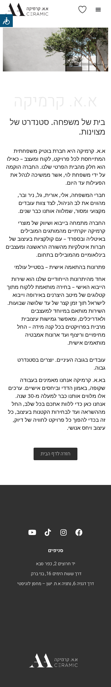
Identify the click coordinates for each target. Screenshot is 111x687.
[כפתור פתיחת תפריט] (98, 9)
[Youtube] (32, 532)
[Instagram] (63, 532)
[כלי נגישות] (6, 20)
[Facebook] (79, 532)
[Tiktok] (48, 532)
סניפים (55, 550)
